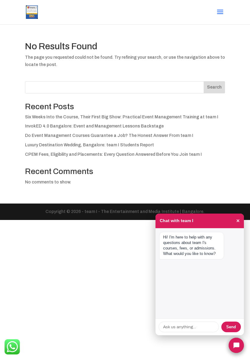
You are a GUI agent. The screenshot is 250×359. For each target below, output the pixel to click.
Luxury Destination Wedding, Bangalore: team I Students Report (89, 145)
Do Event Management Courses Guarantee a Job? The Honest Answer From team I (109, 135)
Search (214, 87)
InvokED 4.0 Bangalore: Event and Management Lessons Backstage (94, 126)
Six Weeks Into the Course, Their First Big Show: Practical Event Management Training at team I (121, 117)
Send (231, 327)
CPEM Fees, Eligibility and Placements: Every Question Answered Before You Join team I (113, 154)
